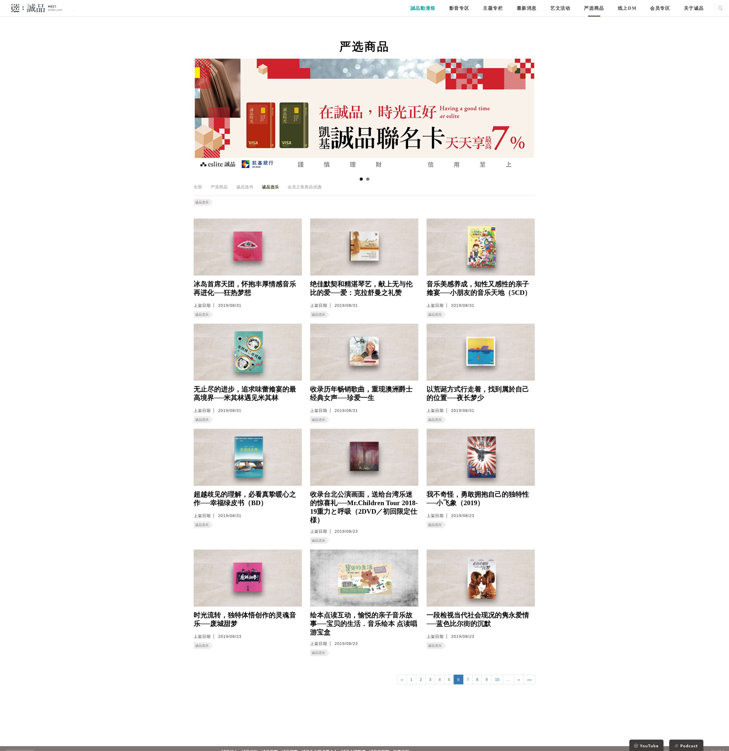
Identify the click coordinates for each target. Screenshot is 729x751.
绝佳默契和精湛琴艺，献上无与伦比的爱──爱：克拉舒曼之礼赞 (361, 288)
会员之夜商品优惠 (305, 187)
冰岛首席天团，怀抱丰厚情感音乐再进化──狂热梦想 (245, 288)
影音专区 (459, 8)
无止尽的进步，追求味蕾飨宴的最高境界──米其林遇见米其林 (245, 393)
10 (497, 679)
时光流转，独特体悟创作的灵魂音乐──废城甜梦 (245, 619)
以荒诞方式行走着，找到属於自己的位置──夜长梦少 (478, 393)
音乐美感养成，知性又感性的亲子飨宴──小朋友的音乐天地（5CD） (479, 288)
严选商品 (594, 8)
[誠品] (36, 8)
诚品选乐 (270, 187)
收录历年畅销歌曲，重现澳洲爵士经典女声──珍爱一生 (361, 393)
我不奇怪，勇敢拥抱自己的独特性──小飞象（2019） (478, 499)
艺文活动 (560, 8)
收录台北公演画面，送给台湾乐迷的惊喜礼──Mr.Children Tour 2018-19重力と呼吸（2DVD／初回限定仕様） (364, 507)
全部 (198, 187)
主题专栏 (493, 8)
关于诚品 (694, 8)
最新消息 (527, 8)
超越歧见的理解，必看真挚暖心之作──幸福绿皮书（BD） (245, 499)
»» (529, 679)
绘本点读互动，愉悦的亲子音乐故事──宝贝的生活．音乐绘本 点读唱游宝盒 (363, 623)
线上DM (627, 8)
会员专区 (660, 8)
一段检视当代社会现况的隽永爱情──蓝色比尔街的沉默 (478, 619)
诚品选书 (244, 187)
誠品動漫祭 (423, 8)
